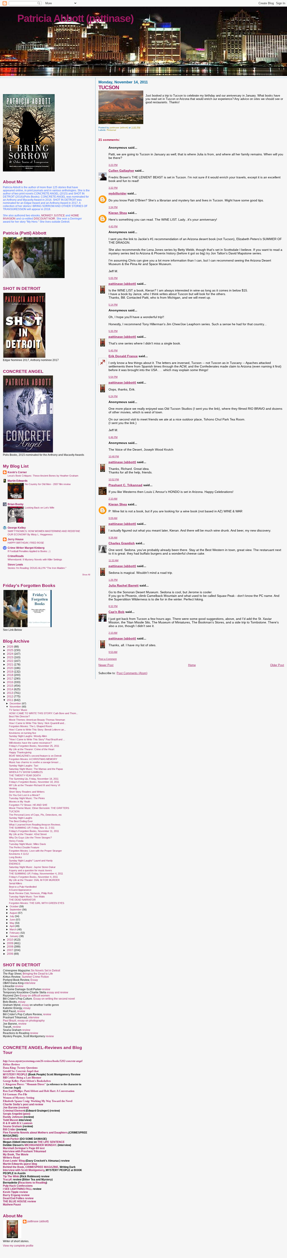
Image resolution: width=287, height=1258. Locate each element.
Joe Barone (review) (16, 1107)
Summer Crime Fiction (35, 976)
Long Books (15, 857)
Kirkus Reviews (11, 1064)
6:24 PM (113, 396)
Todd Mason (11, 1120)
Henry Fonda (16, 841)
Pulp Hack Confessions (18, 1185)
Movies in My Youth (19, 801)
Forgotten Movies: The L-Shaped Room (30, 726)
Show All (86, 575)
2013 (10, 692)
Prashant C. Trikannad (125, 485)
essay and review (57, 992)
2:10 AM (113, 498)
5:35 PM (113, 331)
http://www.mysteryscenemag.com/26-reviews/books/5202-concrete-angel (42, 1061)
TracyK (7, 1179)
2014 (10, 689)
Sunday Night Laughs (20, 818)
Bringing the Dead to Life (38, 973)
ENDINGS (14, 863)
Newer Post (105, 665)
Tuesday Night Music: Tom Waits (27, 896)
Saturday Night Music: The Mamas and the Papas (36, 769)
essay (21, 1001)
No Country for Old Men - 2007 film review (48, 484)
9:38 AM (113, 537)
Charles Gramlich (122, 543)
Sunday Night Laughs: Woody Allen (28, 736)
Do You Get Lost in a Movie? (24, 795)
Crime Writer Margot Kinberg (26, 547)
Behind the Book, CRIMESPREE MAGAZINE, (31, 1167)
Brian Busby (16, 504)
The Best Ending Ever (21, 821)
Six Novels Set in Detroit (45, 970)
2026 (10, 646)
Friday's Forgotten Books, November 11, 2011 (34, 831)
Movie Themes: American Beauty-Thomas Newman (37, 719)
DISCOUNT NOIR (44, 218)
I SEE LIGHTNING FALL (18, 1188)
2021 (10, 664)
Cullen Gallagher (121, 170)
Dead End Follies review (18, 1198)
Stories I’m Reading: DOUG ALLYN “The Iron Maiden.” (37, 568)
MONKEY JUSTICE (53, 215)
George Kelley (17, 527)
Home (192, 665)
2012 (10, 696)
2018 (10, 674)
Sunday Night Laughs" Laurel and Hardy (31, 860)
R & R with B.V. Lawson (17, 1123)
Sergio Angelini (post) (16, 1113)
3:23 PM (113, 165)
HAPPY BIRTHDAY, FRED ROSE (26, 542)
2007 (10, 950)
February (15, 932)
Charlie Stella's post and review (23, 1104)
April (12, 926)
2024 (10, 653)
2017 (10, 678)
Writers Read (11, 1157)
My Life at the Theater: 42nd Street (28, 834)
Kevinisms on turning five (22, 733)
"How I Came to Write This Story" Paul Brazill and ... (37, 739)
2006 (10, 953)
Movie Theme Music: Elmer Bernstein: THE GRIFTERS (39, 808)
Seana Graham (12, 1126)
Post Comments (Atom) (132, 673)
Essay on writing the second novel (54, 998)
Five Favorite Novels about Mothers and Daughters (35, 1132)
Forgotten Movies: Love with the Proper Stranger (35, 850)
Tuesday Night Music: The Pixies (27, 798)
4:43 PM (113, 226)
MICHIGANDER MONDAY (40, 1145)
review (19, 986)
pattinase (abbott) (122, 283)
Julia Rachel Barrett (124, 585)
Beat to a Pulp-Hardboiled (23, 886)
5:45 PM (113, 350)
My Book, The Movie (15, 1154)
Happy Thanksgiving (20, 752)
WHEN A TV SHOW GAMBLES (26, 772)
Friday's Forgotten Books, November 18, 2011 (34, 782)
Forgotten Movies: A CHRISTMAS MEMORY (33, 759)
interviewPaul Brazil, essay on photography (24, 1019)
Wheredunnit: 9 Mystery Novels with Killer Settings (35, 559)
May (12, 923)
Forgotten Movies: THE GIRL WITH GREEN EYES (36, 903)
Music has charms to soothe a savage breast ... (35, 762)
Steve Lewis (15, 564)
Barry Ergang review (16, 1195)
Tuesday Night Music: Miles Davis (27, 844)
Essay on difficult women (35, 995)
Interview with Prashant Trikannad (24, 1151)
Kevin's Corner (17, 472)
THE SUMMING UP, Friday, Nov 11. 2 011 (31, 827)
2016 (10, 682)
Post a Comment (107, 659)
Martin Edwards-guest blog (20, 1163)
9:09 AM (113, 518)
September (16, 909)
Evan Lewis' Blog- (14, 1160)
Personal (111, 130)
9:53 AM (113, 652)
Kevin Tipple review (15, 1192)
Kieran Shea (118, 213)
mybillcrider (117, 193)
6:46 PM (113, 437)
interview (29, 983)
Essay (34, 979)
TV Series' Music (18, 710)
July (12, 916)
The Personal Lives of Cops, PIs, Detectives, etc (35, 814)
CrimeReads (16, 556)
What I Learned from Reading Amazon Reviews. (35, 824)
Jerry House (16, 539)
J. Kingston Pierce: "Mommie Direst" (24, 1084)
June (13, 919)
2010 (10, 939)
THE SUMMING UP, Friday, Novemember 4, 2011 (36, 873)
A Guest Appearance (20, 890)
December (16, 703)
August (14, 913)
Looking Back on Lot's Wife (39, 507)
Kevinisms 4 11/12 (19, 854)
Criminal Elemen (13, 1110)
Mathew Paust (12, 1204)
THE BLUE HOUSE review (19, 1201)
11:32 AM (113, 560)
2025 (10, 650)
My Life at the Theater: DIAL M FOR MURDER (34, 880)
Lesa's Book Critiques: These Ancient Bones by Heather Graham (43, 475)
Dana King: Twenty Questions (20, 1067)
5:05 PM (113, 278)
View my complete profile (18, 1245)
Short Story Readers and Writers (27, 791)
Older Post (277, 665)
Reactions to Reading (32, 1182)
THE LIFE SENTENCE (51, 1142)
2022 (10, 660)
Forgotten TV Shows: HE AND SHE (28, 805)
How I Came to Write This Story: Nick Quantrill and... (37, 723)
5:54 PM (113, 377)
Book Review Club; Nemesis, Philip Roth (31, 893)
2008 (10, 946)
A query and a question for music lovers (30, 870)
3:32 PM (113, 187)
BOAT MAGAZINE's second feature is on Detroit (35, 755)
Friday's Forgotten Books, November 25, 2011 (34, 746)
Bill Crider (9, 1129)
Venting (13, 788)
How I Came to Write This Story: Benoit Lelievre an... (37, 729)
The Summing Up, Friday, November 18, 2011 (34, 778)
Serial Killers (15, 883)
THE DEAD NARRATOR (22, 899)
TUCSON (14, 811)
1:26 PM (113, 579)
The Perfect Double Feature (24, 847)
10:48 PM (114, 456)
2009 (10, 943)
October (14, 906)
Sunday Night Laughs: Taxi (23, 765)
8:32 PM (113, 606)
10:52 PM (114, 479)
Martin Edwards (18, 480)
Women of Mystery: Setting (18, 1097)
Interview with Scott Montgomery (23, 1170)
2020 (10, 668)
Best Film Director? (19, 716)
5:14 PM (113, 304)
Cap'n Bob (116, 612)
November (16, 706)
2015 (10, 685)
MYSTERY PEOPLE (15, 1074)
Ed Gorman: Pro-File (15, 1094)
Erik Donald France (123, 356)
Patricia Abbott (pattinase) (75, 18)
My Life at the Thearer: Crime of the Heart (31, 749)
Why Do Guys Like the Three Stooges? (30, 837)
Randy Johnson (13, 1117)
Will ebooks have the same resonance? (30, 742)
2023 (10, 657)
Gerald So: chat (21, 1071)
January (14, 936)
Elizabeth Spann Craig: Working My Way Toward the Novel (37, 1101)
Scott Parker (11, 1138)
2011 (10, 700)
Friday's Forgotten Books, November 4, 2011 (33, 877)
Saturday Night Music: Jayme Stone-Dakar (32, 867)
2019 (10, 671)
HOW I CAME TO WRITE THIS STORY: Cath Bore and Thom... (43, 713)
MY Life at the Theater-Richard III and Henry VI (34, 785)
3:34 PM (113, 207)
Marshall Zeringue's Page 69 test (24, 1148)
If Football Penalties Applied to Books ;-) (29, 551)
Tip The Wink (11, 1176)
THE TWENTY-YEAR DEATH (25, 775)
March (13, 929)
